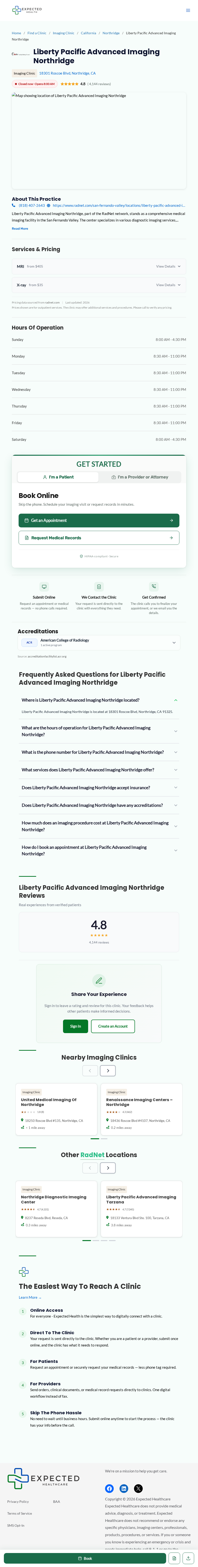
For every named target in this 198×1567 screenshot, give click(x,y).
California (89, 33)
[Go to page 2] (104, 1138)
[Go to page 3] (104, 1240)
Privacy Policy (18, 1501)
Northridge (111, 33)
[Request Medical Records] (174, 1558)
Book (88, 1558)
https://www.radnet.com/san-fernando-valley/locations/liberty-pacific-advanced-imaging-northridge (119, 205)
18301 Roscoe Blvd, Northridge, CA (67, 73)
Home (16, 33)
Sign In (75, 1026)
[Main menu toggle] (188, 10)
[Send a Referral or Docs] (188, 1558)
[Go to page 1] (95, 1138)
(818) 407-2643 (32, 205)
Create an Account (113, 1026)
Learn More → (30, 1297)
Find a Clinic (37, 33)
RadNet (92, 1155)
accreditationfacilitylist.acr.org (47, 656)
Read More (20, 228)
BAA (56, 1501)
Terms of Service (19, 1513)
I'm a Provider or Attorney (143, 477)
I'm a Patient (61, 477)
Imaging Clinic (64, 33)
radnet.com (52, 302)
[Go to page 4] (112, 1240)
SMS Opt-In (15, 1525)
